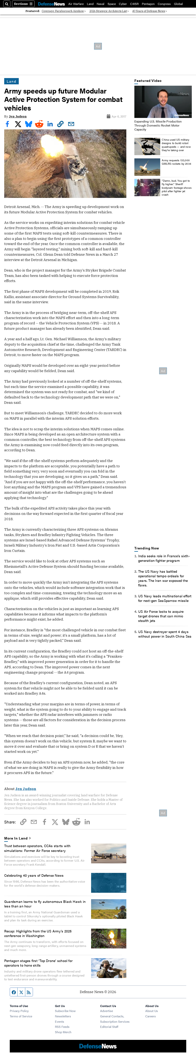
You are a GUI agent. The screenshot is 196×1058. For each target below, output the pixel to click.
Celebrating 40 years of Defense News (34, 875)
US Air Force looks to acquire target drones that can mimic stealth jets (161, 616)
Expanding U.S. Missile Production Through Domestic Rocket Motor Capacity (158, 125)
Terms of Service (21, 1016)
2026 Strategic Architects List (108, 11)
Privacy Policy (19, 1011)
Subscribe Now (65, 1011)
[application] (163, 102)
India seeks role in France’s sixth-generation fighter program (164, 558)
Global (178, 3)
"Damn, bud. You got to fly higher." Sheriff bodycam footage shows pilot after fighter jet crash (177, 187)
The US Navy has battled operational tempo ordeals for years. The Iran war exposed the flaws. (163, 578)
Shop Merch (63, 1032)
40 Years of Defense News (148, 11)
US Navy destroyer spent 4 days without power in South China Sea (164, 634)
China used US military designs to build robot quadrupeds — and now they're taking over (176, 145)
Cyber (123, 3)
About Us (151, 1011)
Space (112, 3)
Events (59, 1021)
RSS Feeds (62, 1026)
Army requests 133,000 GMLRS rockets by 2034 (176, 161)
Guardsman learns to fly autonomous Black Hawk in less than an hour (45, 903)
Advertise (106, 1011)
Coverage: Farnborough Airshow (63, 11)
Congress (164, 3)
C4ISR (134, 3)
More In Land (16, 838)
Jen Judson (18, 116)
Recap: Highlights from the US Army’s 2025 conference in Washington (38, 933)
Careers (150, 1016)
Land (90, 3)
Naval (100, 3)
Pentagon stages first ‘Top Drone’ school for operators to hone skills (38, 963)
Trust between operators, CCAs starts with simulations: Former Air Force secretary (37, 848)
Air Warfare (76, 3)
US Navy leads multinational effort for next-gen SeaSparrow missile (165, 598)
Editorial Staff (109, 1026)
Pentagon (148, 3)
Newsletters (63, 1016)
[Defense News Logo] (51, 4)
